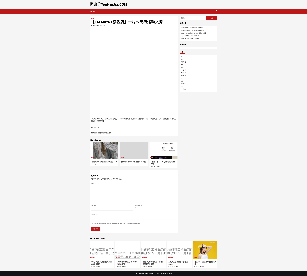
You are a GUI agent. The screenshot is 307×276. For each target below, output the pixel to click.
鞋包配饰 (183, 89)
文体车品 (183, 75)
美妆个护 (183, 83)
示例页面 (92, 11)
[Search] (216, 11)
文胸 (97, 127)
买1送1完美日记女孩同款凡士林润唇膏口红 (193, 27)
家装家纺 (183, 62)
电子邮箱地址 (138, 206)
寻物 (182, 64)
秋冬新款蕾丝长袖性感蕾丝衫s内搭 (133, 162)
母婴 (182, 78)
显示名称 (94, 205)
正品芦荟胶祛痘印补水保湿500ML (190, 36)
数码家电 (183, 72)
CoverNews (159, 273)
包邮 (95, 127)
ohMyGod (101, 25)
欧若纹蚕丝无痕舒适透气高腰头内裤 (101, 132)
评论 (92, 183)
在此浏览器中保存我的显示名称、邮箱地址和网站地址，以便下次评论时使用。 (116, 223)
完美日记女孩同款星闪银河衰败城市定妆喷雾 (193, 33)
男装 (182, 81)
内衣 (92, 18)
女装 (182, 59)
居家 (182, 67)
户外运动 (183, 70)
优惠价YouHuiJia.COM (108, 4)
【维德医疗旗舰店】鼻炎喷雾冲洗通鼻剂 (192, 30)
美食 (182, 86)
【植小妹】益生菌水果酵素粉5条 (190, 38)
